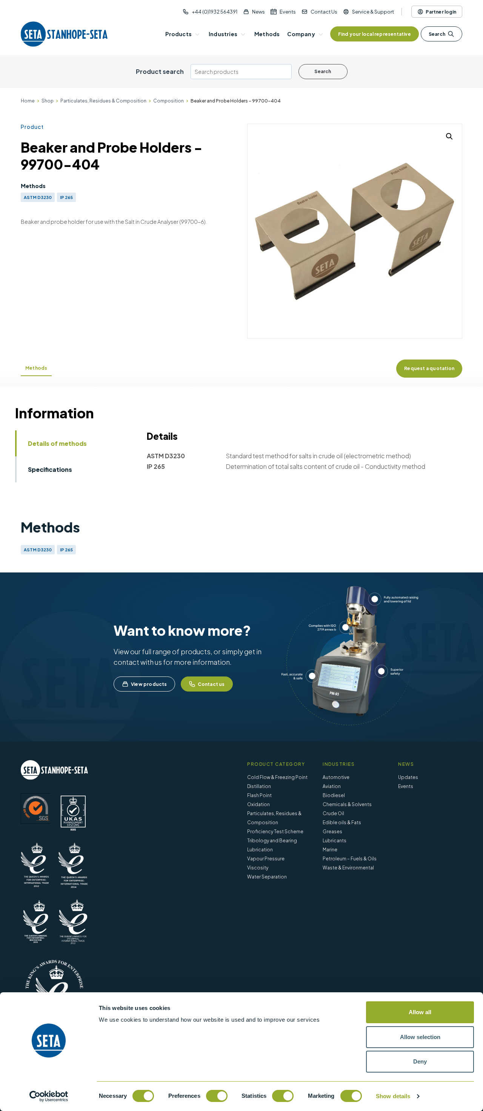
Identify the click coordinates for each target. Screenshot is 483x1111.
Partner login (441, 12)
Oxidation (258, 804)
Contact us (211, 684)
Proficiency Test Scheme (275, 831)
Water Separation (267, 877)
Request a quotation (429, 368)
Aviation (332, 786)
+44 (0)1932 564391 (214, 12)
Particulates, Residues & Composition (103, 101)
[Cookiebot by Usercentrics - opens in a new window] (49, 1096)
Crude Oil (333, 813)
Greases (332, 831)
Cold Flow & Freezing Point (277, 777)
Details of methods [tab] (57, 443)
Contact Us (324, 12)
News (258, 12)
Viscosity (257, 868)
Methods (36, 368)
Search (437, 34)
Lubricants (334, 840)
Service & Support (373, 12)
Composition (168, 101)
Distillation (259, 786)
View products (149, 684)
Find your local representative (374, 34)
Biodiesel (334, 795)
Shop (48, 101)
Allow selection (420, 1037)
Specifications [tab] (50, 469)
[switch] (217, 1096)
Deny (420, 1061)
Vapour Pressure (266, 859)
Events (288, 12)
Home (28, 101)
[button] (449, 136)
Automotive (336, 777)
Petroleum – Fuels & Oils (350, 859)
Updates (408, 777)
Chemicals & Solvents (347, 804)
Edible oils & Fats (342, 822)
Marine (330, 849)
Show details (393, 1096)
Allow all (420, 1012)
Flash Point (259, 795)
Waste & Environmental (348, 868)
